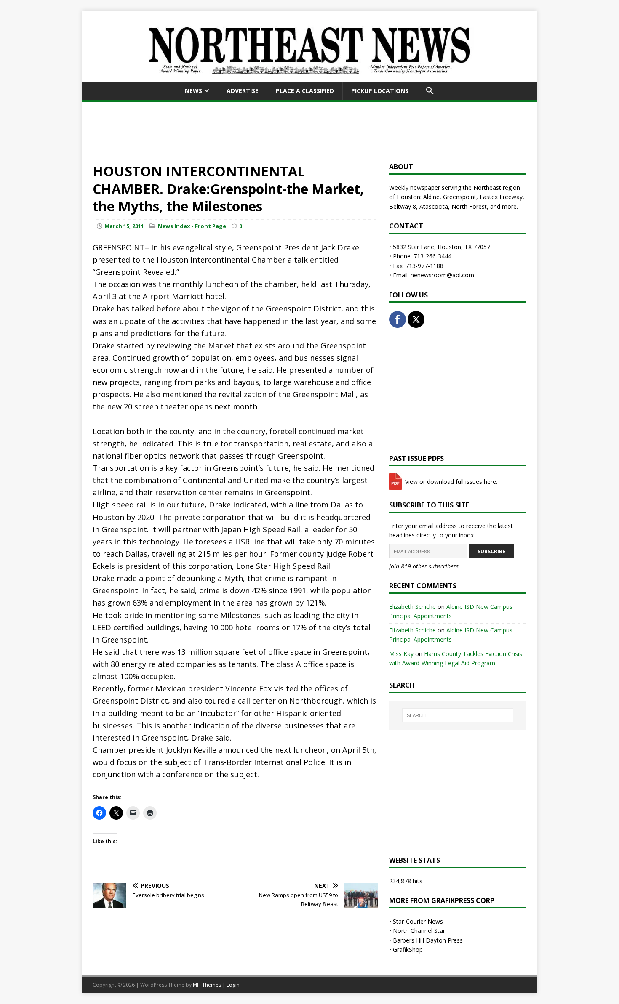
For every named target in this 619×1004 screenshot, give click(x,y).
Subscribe (491, 551)
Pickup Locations (379, 91)
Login (233, 984)
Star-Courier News (418, 921)
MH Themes (207, 984)
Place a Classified (305, 91)
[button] (430, 91)
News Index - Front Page (192, 226)
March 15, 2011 (124, 226)
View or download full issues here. (450, 482)
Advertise (243, 91)
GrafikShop (408, 950)
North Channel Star (419, 931)
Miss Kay (401, 654)
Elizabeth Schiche (412, 607)
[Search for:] (458, 715)
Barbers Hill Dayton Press (428, 940)
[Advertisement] (309, 130)
